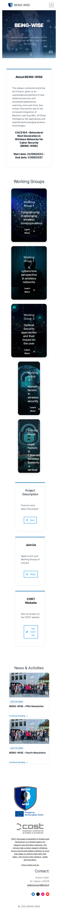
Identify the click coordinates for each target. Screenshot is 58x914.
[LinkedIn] (33, 894)
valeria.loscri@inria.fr (38, 885)
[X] (38, 894)
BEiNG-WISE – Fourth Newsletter (27, 752)
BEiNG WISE (22, 5)
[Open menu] (51, 5)
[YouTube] (47, 894)
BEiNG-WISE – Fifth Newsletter (26, 706)
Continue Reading (17, 716)
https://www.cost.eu (30, 865)
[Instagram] (42, 894)
